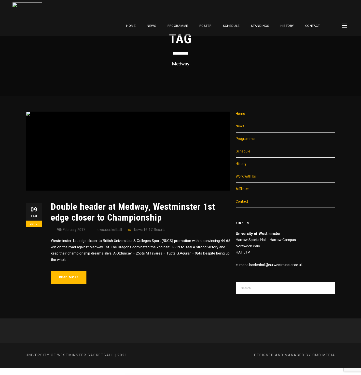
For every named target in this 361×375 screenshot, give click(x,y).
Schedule (243, 151)
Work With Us (246, 176)
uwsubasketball (109, 230)
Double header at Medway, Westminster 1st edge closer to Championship (133, 212)
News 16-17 (143, 230)
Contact (312, 26)
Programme (177, 26)
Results (160, 230)
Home (131, 26)
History (287, 26)
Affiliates (243, 189)
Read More (68, 277)
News (151, 26)
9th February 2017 (71, 230)
